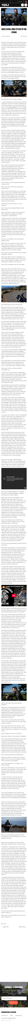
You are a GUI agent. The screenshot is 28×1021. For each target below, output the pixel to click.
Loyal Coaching (12, 106)
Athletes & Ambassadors (8, 1018)
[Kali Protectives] (5, 5)
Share (4, 923)
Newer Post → (23, 926)
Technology (18, 1015)
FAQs (11, 1015)
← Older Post (4, 926)
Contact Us (4, 1015)
